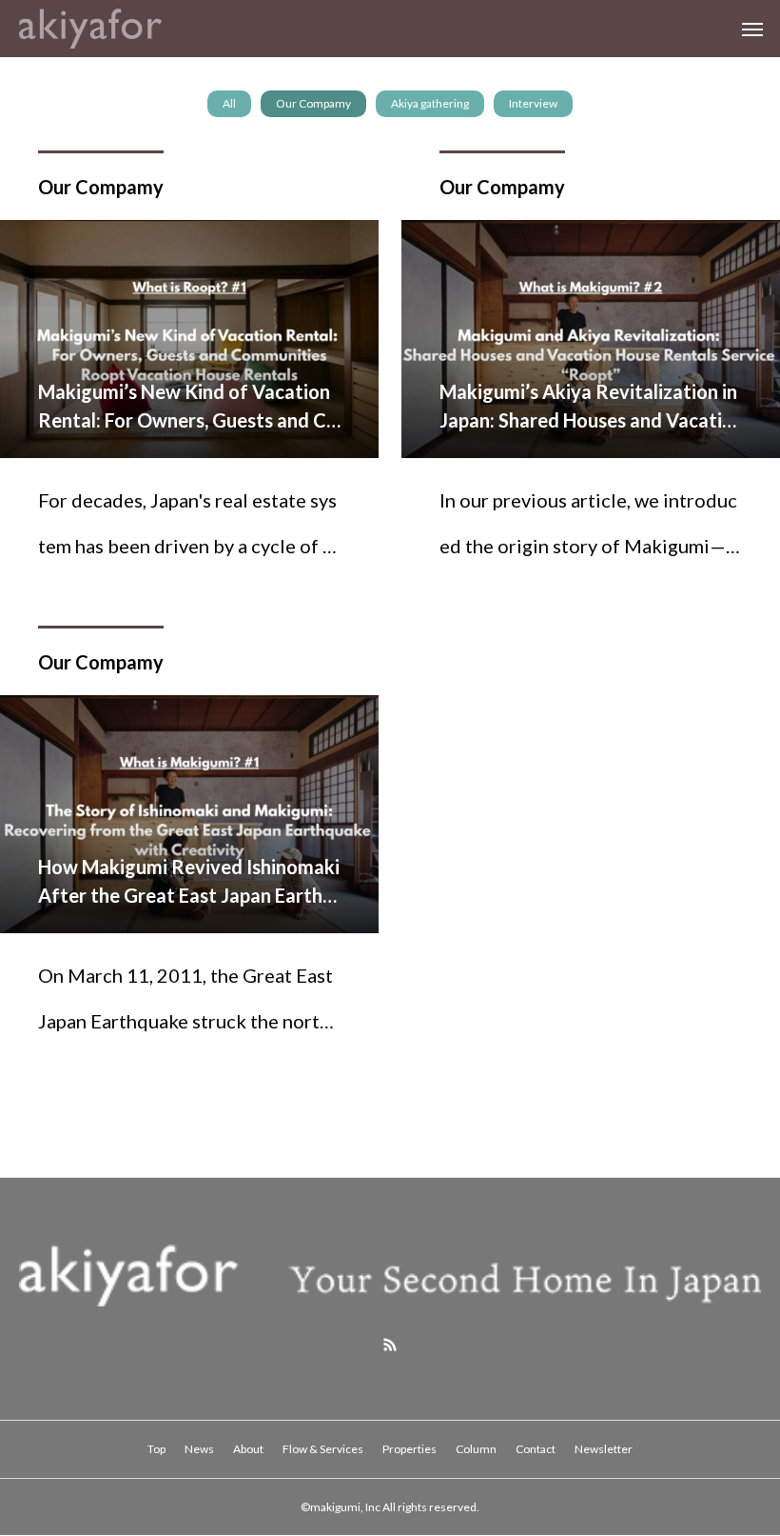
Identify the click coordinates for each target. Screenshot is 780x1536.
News (199, 1449)
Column (476, 1449)
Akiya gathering (430, 103)
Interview (533, 103)
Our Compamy (313, 103)
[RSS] (390, 1344)
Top (156, 1449)
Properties (409, 1449)
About (248, 1449)
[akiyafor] (90, 28)
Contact (536, 1449)
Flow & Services (323, 1449)
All (229, 103)
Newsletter (604, 1449)
